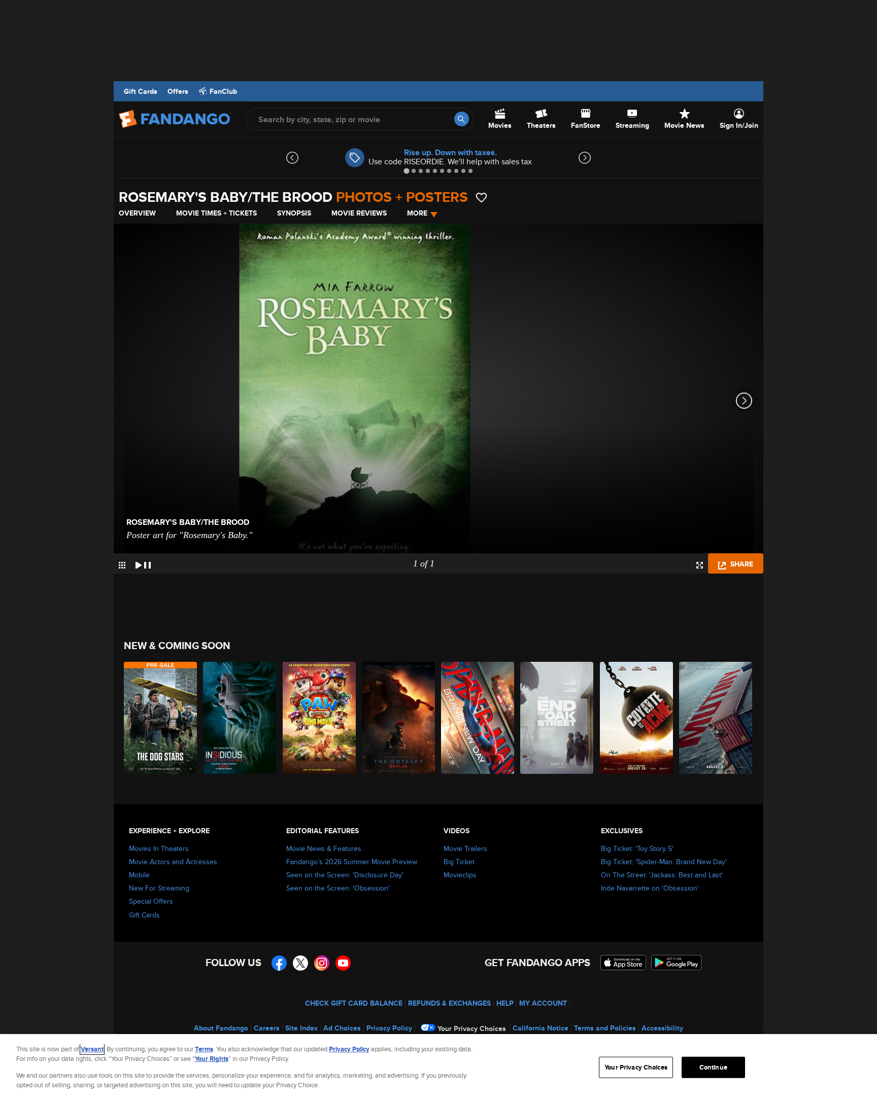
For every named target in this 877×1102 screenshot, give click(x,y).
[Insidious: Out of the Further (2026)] (240, 718)
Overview (137, 213)
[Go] (461, 119)
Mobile (139, 875)
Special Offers (151, 901)
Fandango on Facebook (279, 963)
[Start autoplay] (143, 563)
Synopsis (294, 213)
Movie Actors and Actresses (173, 862)
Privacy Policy (389, 1028)
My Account (543, 1003)
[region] (438, 1068)
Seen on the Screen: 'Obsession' (338, 888)
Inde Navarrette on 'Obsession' (650, 888)
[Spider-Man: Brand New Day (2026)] (478, 718)
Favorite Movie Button (481, 197)
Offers (177, 91)
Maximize (699, 565)
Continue (713, 1067)
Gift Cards (140, 91)
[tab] (406, 170)
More (417, 213)
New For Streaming (159, 888)
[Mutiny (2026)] (716, 718)
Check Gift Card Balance (353, 1003)
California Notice (540, 1028)
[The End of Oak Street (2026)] (557, 718)
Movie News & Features (323, 848)
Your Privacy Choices (471, 1028)
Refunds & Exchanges (449, 1003)
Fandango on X (300, 963)
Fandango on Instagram (321, 963)
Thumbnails (122, 565)
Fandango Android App (676, 962)
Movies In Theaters (159, 848)
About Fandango (221, 1028)
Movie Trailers (465, 848)
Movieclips (460, 875)
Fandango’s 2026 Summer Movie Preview (351, 862)
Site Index (301, 1028)
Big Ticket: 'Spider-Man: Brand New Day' (664, 862)
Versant (92, 1049)
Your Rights (211, 1058)
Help (505, 1003)
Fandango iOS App (623, 962)
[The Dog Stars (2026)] (161, 718)
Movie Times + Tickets (216, 213)
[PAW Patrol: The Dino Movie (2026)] (320, 718)
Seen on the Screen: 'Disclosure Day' (344, 875)
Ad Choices (342, 1028)
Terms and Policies (605, 1028)
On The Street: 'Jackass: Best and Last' (662, 875)
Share (740, 564)
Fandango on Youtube (343, 963)
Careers (267, 1028)
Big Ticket (459, 862)
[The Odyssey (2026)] (399, 718)
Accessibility (662, 1028)
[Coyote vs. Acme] (637, 718)
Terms (204, 1049)
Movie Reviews (359, 213)
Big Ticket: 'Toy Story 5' (637, 848)
